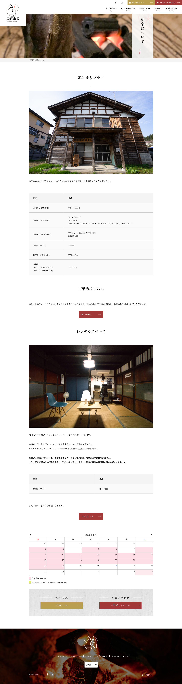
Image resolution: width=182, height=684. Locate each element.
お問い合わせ (102, 656)
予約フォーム (85, 314)
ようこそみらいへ (59, 656)
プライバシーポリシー (120, 656)
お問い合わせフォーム (120, 605)
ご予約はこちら (86, 516)
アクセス (89, 656)
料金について (76, 656)
